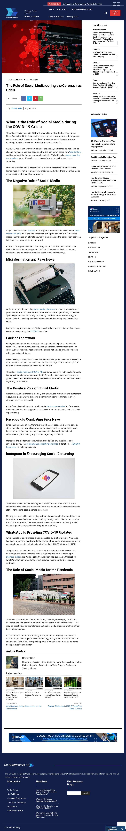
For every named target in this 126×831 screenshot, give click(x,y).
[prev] (114, 4)
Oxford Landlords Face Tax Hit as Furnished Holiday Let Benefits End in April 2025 (104, 85)
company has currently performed (42, 444)
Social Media (15, 80)
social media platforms (44, 309)
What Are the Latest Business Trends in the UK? (33, 695)
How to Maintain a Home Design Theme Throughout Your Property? (14, 696)
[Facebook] (23, 98)
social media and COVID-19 (29, 372)
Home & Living (19, 688)
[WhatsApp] (40, 98)
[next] (118, 4)
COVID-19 (35, 331)
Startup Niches (29, 668)
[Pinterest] (35, 98)
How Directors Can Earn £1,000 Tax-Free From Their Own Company (104, 54)
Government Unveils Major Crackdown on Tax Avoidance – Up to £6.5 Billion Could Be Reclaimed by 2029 (104, 70)
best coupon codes (56, 406)
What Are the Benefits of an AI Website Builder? (47, 807)
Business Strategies (75, 688)
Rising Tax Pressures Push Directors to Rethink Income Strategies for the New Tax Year (104, 100)
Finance (96, 49)
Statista (31, 230)
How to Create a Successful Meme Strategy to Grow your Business (103, 194)
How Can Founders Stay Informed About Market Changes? (53, 695)
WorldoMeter (75, 152)
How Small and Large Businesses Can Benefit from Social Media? (103, 180)
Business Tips (58, 688)
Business (39, 688)
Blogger (25, 662)
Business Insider (13, 557)
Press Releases (99, 30)
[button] (106, 13)
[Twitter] (29, 98)
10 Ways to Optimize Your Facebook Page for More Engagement (103, 144)
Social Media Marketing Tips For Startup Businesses (103, 167)
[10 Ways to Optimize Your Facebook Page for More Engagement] (104, 128)
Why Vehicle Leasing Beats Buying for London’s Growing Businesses (47, 815)
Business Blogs (68, 662)
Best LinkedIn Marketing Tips (103, 157)
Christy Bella (16, 108)
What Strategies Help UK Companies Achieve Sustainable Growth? (72, 695)
